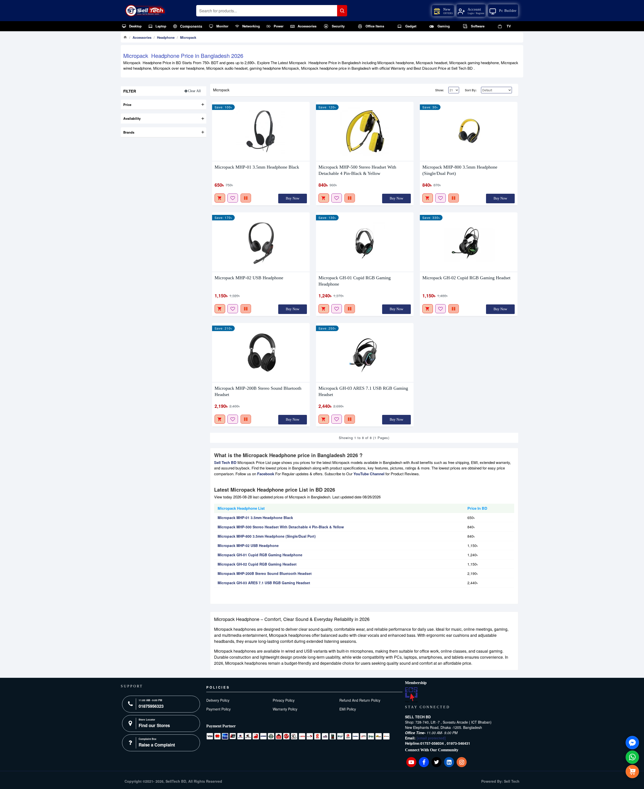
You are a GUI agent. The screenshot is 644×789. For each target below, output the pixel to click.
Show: (439, 90)
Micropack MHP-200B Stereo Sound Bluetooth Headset (258, 391)
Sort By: (471, 90)
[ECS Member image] (411, 695)
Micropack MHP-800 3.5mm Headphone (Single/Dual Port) (459, 170)
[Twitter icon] (436, 762)
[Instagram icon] (462, 762)
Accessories (142, 37)
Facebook (265, 474)
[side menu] (632, 771)
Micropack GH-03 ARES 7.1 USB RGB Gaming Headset (363, 391)
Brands (128, 132)
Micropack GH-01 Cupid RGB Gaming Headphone (354, 281)
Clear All (194, 91)
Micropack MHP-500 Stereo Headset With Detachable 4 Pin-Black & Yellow (357, 170)
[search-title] (342, 10)
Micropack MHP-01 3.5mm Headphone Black (257, 167)
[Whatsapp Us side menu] (632, 757)
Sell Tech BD (225, 462)
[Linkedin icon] (449, 762)
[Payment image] (298, 736)
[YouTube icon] (411, 762)
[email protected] (431, 737)
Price (127, 104)
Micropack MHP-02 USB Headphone (249, 277)
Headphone (166, 37)
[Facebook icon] (424, 762)
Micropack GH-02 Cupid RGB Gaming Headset (466, 277)
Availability (132, 118)
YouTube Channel (368, 474)
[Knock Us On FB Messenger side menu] (632, 742)
